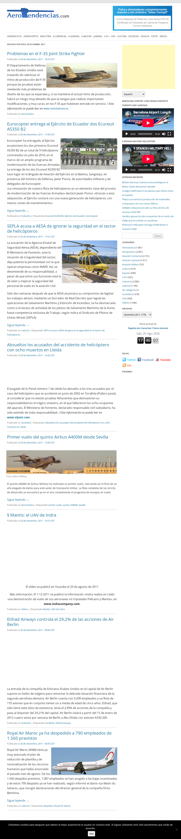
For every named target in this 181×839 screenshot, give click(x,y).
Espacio (145, 36)
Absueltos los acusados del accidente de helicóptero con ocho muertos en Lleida (58, 347)
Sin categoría (129, 290)
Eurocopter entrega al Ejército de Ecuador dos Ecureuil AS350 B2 (60, 126)
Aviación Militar (130, 264)
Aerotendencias (38, 14)
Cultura (122, 36)
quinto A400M (70, 505)
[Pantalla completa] (169, 134)
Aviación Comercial (132, 256)
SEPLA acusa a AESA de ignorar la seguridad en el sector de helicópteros (61, 228)
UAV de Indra (58, 609)
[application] (148, 122)
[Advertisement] (148, 67)
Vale (91, 833)
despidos (48, 805)
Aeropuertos (31, 36)
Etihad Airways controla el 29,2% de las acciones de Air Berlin (60, 621)
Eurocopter (92, 215)
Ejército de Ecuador (75, 215)
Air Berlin (50, 723)
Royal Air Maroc (62, 805)
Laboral (97, 36)
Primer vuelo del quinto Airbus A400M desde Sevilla (57, 437)
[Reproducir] (127, 134)
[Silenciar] (163, 134)
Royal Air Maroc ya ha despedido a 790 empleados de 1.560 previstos (59, 735)
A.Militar (86, 36)
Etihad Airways (63, 723)
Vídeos (163, 36)
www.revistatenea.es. (56, 108)
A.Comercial (60, 36)
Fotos (154, 36)
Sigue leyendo (18, 211)
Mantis (46, 609)
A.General (74, 36)
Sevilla (82, 505)
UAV (113, 36)
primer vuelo (55, 505)
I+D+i (106, 36)
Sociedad (133, 36)
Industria (45, 36)
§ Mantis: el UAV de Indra (31, 515)
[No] (176, 829)
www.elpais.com (18, 417)
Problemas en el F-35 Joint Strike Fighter (46, 53)
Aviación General (131, 260)
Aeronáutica (14, 36)
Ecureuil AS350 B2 (54, 215)
